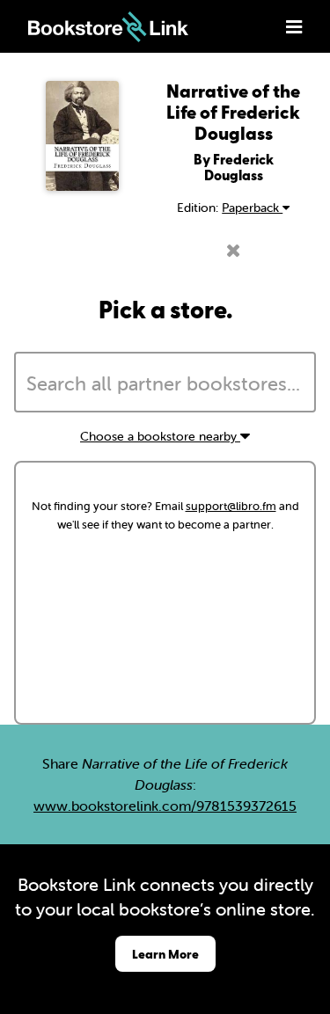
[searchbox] (165, 384)
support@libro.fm (231, 506)
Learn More (165, 954)
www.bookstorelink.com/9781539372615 (165, 805)
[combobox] (165, 382)
